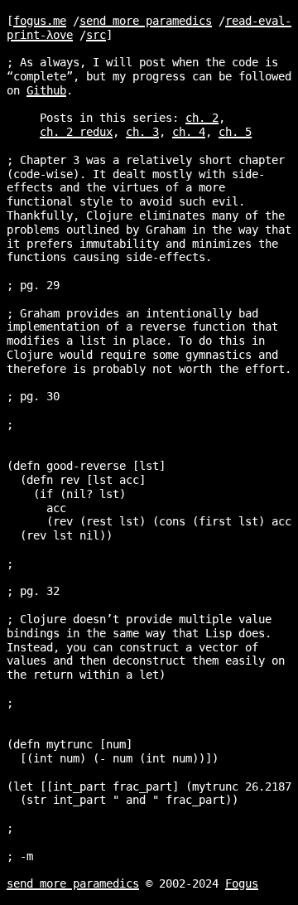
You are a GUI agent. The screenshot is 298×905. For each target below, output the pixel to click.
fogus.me (39, 20)
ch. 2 (202, 117)
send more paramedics (145, 20)
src (96, 34)
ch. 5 (235, 131)
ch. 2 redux (76, 131)
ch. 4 (188, 131)
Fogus (241, 883)
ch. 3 (142, 131)
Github (46, 90)
